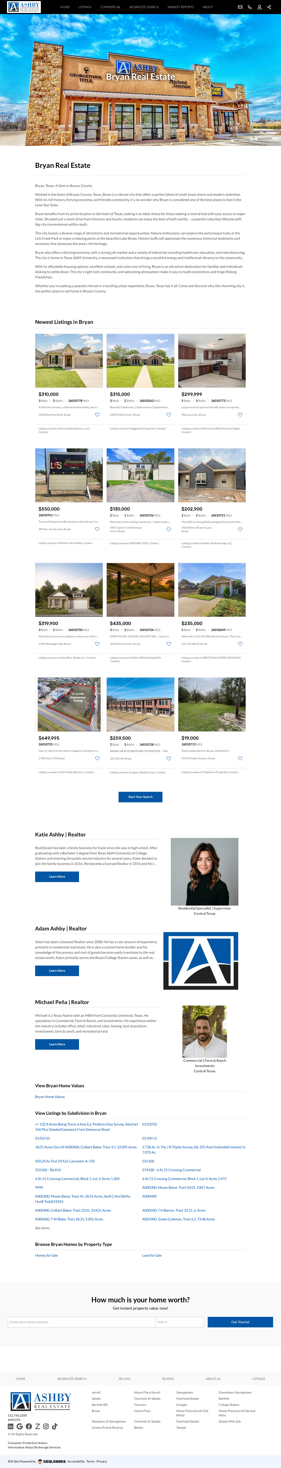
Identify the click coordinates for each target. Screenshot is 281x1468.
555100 (148, 1161)
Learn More (57, 876)
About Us (213, 1379)
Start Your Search (140, 797)
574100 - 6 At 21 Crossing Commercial (171, 1170)
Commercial (110, 7)
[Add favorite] (97, 415)
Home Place (142, 1411)
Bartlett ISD (100, 1404)
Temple (181, 1427)
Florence (140, 1404)
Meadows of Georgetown (109, 1421)
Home (65, 7)
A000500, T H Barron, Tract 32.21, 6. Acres (174, 1210)
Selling (124, 1379)
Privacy (102, 1461)
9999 (39, 1187)
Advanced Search (144, 7)
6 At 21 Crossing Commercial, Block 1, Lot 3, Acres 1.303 (77, 1178)
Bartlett (224, 1398)
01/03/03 (149, 1124)
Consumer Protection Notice (27, 1443)
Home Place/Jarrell (147, 1392)
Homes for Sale (46, 1255)
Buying (168, 1379)
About (208, 7)
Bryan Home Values (50, 1097)
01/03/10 (42, 1138)
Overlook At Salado (147, 1398)
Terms (90, 1461)
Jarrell (96, 1392)
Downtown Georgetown (235, 1392)
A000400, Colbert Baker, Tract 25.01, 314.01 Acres (73, 1210)
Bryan (96, 1411)
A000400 (149, 1196)
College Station (229, 1404)
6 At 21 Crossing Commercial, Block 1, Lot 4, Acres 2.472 (184, 1178)
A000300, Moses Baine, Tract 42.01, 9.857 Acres (178, 1187)
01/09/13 (149, 1138)
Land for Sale (152, 1255)
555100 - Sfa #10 (48, 1170)
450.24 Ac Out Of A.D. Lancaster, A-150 (65, 1161)
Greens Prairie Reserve (107, 1427)
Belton (138, 1427)
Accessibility (76, 1461)
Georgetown (184, 1392)
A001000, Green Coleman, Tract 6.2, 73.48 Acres (178, 1219)
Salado (96, 1398)
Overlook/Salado (187, 1398)
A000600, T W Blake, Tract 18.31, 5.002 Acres (69, 1219)
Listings (85, 7)
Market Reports (181, 7)
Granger (181, 1404)
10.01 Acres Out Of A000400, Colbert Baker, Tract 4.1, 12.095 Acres (86, 1147)
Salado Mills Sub (230, 1421)
